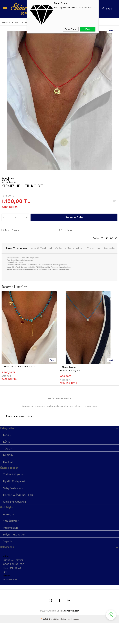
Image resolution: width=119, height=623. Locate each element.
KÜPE (6, 441)
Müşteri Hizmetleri (14, 534)
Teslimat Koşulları (13, 474)
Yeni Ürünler (11, 521)
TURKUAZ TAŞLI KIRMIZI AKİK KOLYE (18, 367)
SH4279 (5, 180)
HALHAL (8, 462)
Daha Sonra (71, 29)
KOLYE (7, 435)
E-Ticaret (51, 619)
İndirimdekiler (11, 527)
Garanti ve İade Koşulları (18, 495)
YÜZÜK (7, 448)
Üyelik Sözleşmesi (14, 481)
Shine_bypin (69, 367)
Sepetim (8, 541)
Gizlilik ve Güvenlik (14, 502)
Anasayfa (8, 514)
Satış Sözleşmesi (13, 488)
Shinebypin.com (71, 611)
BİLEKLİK (8, 455)
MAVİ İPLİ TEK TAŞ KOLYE (71, 370)
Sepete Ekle (74, 217)
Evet (87, 29)
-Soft (43, 619)
